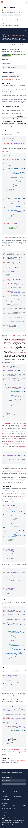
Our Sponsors (5, 796)
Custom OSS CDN (5, 799)
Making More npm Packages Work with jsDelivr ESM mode (13, 818)
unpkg (14, 805)
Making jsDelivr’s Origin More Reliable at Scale (12, 815)
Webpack (5, 79)
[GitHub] (10, 19)
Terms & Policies (17, 794)
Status (15, 791)
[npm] (18, 19)
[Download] (25, 19)
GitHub (3, 805)
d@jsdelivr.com (17, 796)
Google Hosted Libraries (7, 808)
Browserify (11, 79)
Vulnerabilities (17, 15)
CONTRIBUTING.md (20, 760)
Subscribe (14, 784)
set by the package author (13, 38)
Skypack (14, 808)
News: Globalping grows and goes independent (12, 822)
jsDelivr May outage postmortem (9, 824)
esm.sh (24, 805)
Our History (4, 794)
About (3, 791)
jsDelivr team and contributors (15, 772)
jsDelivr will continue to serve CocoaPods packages (13, 820)
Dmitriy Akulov (10, 773)
